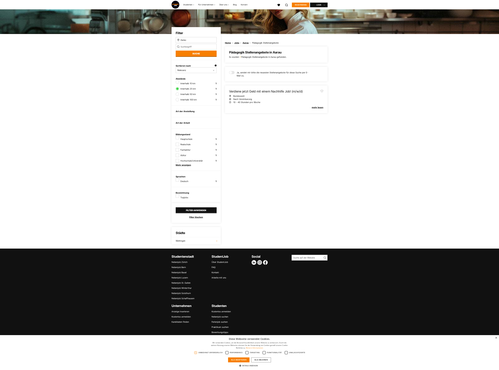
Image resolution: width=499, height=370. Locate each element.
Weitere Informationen (254, 348)
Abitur (183, 155)
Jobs (236, 43)
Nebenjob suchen (220, 316)
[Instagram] (260, 262)
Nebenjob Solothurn (181, 293)
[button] (249, 365)
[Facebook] (266, 262)
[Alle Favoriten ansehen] (279, 4)
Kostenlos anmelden (181, 316)
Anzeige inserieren (180, 311)
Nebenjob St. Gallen (181, 283)
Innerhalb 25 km (188, 88)
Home (228, 43)
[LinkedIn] (254, 262)
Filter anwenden (196, 210)
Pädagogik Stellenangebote (265, 43)
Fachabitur (185, 150)
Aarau (246, 43)
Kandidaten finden (180, 322)
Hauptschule (186, 139)
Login (318, 5)
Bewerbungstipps (220, 332)
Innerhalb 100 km (188, 99)
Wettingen (180, 240)
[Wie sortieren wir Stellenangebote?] (216, 65)
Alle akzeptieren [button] (239, 360)
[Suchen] (287, 4)
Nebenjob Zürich (179, 262)
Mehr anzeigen (183, 165)
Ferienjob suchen (220, 322)
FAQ (213, 267)
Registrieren (301, 5)
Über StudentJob (220, 262)
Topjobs (184, 197)
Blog (235, 5)
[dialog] (249, 352)
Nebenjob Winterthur (182, 288)
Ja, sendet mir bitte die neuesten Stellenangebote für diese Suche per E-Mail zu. (272, 74)
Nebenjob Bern (179, 267)
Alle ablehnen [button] (261, 360)
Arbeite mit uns (219, 277)
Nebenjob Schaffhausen (183, 298)
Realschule (185, 144)
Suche (196, 53)
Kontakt (244, 5)
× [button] (496, 338)
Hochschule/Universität (191, 160)
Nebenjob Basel (179, 272)
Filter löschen (196, 217)
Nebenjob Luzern (180, 277)
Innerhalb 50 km (188, 94)
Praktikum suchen (220, 327)
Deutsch (184, 181)
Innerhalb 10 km (187, 83)
